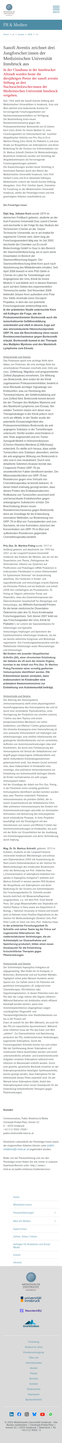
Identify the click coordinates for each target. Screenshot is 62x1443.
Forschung (33, 1341)
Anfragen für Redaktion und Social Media (31, 1245)
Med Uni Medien (22, 1221)
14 (37, 34)
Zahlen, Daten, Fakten (25, 1236)
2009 (30, 34)
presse (21, 34)
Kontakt (33, 1383)
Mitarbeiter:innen (22, 1204)
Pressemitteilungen (23, 1212)
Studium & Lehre (34, 1347)
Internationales (34, 1362)
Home (6, 34)
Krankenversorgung (33, 1352)
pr (13, 34)
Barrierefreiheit (33, 1399)
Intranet (17, 1262)
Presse (33, 1373)
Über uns (34, 1357)
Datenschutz (33, 1389)
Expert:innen (20, 1228)
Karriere (33, 1378)
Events (16, 1254)
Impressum (34, 1394)
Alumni (33, 1368)
